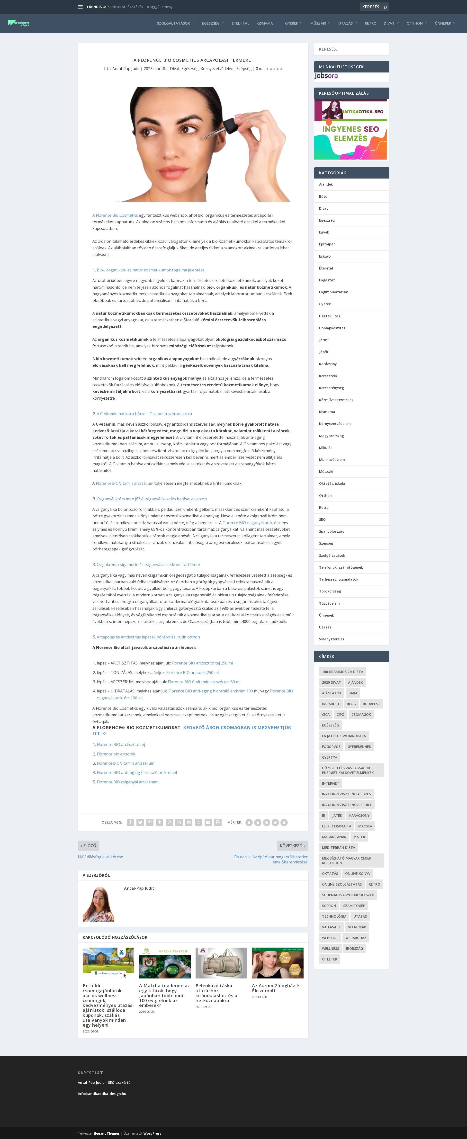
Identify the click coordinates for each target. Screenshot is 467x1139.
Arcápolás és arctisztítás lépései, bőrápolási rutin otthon (148, 637)
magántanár (334, 836)
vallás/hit (331, 927)
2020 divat (331, 682)
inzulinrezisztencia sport (347, 804)
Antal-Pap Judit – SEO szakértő (105, 1082)
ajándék (355, 682)
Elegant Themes (106, 1133)
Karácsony (328, 363)
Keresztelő (328, 376)
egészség (330, 725)
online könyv (357, 873)
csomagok (361, 714)
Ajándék (326, 184)
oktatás (330, 873)
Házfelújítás (329, 316)
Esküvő (325, 256)
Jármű (324, 340)
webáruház (355, 937)
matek (359, 836)
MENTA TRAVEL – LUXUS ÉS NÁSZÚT (137, 6)
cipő (340, 714)
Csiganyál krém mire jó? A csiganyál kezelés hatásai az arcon (152, 499)
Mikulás (325, 447)
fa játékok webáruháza (344, 736)
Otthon (415, 23)
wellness (330, 948)
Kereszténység (331, 388)
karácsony (359, 815)
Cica (326, 714)
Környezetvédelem (217, 68)
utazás (360, 916)
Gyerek (291, 23)
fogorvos (331, 746)
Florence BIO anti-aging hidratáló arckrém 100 (211, 691)
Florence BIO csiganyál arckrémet (127, 782)
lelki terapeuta (336, 826)
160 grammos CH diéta (342, 671)
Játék (323, 352)
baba (353, 693)
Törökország (330, 591)
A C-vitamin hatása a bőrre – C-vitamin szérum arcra (144, 413)
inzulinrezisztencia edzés (346, 794)
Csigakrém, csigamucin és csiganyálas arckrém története (148, 564)
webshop (330, 937)
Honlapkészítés (332, 328)
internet (330, 783)
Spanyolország (331, 531)
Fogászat (327, 280)
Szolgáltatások (173, 23)
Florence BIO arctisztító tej (121, 744)
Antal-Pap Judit (126, 68)
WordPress (152, 1133)
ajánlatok (331, 693)
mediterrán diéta (338, 847)
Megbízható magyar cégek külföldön (346, 860)
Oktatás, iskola (332, 483)
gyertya (329, 757)
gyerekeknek (359, 746)
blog (351, 703)
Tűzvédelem (329, 603)
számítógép (354, 905)
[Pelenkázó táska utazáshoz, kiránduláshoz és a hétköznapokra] (221, 963)
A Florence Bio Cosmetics (115, 215)
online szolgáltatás (342, 884)
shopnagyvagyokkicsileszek (348, 895)
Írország (354, 948)
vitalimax (357, 927)
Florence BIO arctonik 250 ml (192, 672)
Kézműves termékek (336, 399)
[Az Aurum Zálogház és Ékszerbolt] (278, 963)
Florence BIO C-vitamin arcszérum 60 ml (204, 681)
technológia (334, 916)
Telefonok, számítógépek (341, 567)
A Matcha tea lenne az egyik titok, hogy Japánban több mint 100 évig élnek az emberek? (164, 995)
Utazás (345, 23)
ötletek (329, 959)
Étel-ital (240, 23)
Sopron (329, 905)
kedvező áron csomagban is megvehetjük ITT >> (191, 730)
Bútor (324, 196)
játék (337, 815)
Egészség (211, 23)
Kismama (265, 23)
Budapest (371, 703)
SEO (322, 519)
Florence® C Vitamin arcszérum (124, 483)
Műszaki (318, 23)
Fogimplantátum (333, 292)
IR (323, 815)
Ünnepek (443, 23)
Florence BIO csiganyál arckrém (251, 522)
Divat (389, 23)
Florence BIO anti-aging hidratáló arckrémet (137, 772)
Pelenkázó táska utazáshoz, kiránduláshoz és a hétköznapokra (216, 993)
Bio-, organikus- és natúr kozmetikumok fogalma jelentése (151, 270)
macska (365, 826)
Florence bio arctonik (116, 754)
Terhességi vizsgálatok (338, 579)
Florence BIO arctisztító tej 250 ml (202, 663)
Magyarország (331, 435)
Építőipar (327, 244)
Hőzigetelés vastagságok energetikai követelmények (348, 770)
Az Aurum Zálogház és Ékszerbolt (277, 988)
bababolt (331, 703)
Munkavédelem (332, 459)
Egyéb (324, 232)
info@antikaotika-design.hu (102, 1093)
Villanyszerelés (331, 639)
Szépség (244, 68)
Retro (371, 23)
